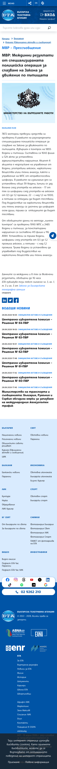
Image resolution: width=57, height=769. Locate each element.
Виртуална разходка (27, 665)
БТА (19, 656)
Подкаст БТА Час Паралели (10, 564)
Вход (49, 14)
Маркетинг (22, 706)
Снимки (35, 517)
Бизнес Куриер (37, 480)
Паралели (35, 439)
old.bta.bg (22, 731)
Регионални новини (11, 439)
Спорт (33, 489)
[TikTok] (10, 584)
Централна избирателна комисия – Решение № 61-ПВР (27, 364)
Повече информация (37, 762)
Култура (6, 496)
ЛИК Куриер (7, 509)
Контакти (22, 723)
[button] (30, 3)
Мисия (20, 673)
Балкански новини (11, 472)
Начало (6, 38)
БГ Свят (6, 517)
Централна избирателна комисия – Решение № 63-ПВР (27, 335)
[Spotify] (22, 584)
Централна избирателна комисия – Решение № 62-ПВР (27, 350)
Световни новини (39, 435)
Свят (33, 428)
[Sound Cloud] (34, 584)
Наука (5, 500)
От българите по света (14, 524)
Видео (5, 552)
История (21, 677)
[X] (40, 579)
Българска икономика (41, 476)
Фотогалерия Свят (40, 528)
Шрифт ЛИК (23, 702)
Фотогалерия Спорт (40, 537)
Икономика (37, 465)
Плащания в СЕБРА (26, 727)
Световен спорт (38, 496)
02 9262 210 (31, 592)
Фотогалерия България (42, 524)
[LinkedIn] (48, 579)
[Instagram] (16, 579)
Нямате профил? (47, 19)
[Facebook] (8, 579)
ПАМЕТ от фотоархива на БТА (42, 542)
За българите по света (13, 528)
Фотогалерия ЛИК (39, 532)
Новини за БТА (24, 669)
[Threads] (24, 579)
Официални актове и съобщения (35, 315)
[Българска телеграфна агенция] (8, 616)
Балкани (7, 465)
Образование (8, 504)
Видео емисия (9, 559)
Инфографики (38, 552)
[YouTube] (32, 579)
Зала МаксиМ (23, 710)
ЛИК (4, 489)
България (19, 38)
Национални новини (12, 435)
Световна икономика (41, 472)
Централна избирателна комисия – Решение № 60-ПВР (27, 379)
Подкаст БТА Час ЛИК (12, 570)
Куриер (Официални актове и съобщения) (28, 42)
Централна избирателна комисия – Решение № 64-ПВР (27, 321)
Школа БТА (22, 689)
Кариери (21, 685)
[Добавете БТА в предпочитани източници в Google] (46, 584)
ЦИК (4, 456)
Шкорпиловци (24, 694)
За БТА (20, 660)
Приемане (13, 762)
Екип (19, 718)
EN (36, 3)
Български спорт (38, 500)
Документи (23, 681)
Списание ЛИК (24, 714)
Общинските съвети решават (12, 444)
